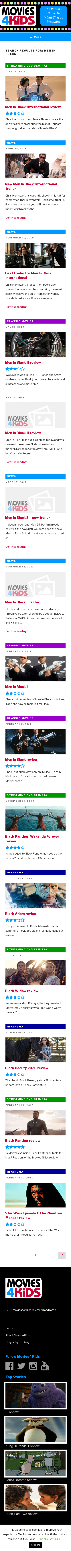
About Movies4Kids (18, 1335)
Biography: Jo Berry (17, 1342)
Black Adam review (21, 914)
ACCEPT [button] (35, 1545)
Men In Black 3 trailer (22, 602)
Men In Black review (21, 759)
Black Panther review (22, 1141)
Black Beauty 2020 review (26, 1068)
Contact (10, 1328)
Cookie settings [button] (50, 1539)
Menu (37, 36)
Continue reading (16, 217)
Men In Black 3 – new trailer (27, 518)
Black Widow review (21, 991)
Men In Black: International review (33, 107)
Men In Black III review (23, 362)
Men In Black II (16, 687)
